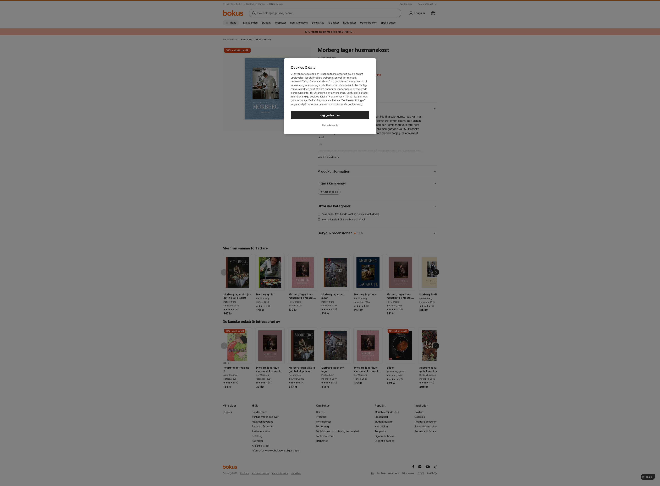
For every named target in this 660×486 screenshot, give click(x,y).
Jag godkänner (330, 115)
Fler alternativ (330, 125)
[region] (330, 96)
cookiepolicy (355, 104)
